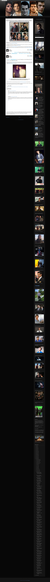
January (38, 471)
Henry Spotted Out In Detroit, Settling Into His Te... (39, 496)
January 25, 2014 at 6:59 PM (14, 96)
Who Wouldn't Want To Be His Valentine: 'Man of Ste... (39, 541)
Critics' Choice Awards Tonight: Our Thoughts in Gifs (39, 525)
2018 (36, 454)
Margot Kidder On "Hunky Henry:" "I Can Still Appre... (38, 478)
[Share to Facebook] (10, 85)
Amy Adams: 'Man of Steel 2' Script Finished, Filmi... (38, 558)
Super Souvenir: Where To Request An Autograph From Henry (41, 103)
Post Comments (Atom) (20, 119)
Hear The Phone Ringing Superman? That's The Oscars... (39, 530)
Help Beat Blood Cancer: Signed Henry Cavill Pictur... (39, 491)
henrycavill (16, 52)
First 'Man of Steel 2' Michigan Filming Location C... (38, 539)
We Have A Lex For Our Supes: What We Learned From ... (39, 473)
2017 (36, 455)
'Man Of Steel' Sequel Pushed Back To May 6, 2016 (39, 520)
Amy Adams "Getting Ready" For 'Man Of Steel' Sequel (39, 534)
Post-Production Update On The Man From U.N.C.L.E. (39, 510)
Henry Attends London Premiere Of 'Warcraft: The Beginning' (41, 110)
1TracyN (8, 59)
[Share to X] (9, 85)
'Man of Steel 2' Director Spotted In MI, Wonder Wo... (39, 505)
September (38, 462)
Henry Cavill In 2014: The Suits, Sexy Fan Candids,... (39, 573)
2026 (36, 445)
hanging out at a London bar (11, 63)
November (38, 460)
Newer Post (7, 117)
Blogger (29, 580)
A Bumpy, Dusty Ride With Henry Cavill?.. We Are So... (39, 503)
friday (28, 53)
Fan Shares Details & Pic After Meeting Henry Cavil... (39, 488)
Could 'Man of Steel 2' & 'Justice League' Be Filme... (39, 537)
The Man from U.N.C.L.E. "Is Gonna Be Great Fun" (38, 568)
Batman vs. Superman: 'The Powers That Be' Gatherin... (39, 522)
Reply (8, 94)
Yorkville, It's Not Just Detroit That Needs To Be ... (39, 549)
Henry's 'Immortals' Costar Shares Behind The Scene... (39, 481)
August (37, 463)
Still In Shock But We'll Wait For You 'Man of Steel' (39, 518)
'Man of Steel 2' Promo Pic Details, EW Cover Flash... (39, 507)
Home (7, 16)
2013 (36, 575)
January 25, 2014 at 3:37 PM (13, 90)
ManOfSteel (21, 53)
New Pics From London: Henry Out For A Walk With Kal (40, 134)
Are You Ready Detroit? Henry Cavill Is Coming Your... (39, 563)
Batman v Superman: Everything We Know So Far (39, 493)
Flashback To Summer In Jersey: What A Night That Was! (39, 544)
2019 (36, 453)
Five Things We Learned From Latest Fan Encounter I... (38, 483)
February (38, 470)
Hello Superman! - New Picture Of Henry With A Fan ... (39, 515)
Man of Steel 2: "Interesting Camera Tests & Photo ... (39, 486)
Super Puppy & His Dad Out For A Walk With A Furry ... (39, 532)
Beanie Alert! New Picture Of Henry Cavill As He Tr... (38, 565)
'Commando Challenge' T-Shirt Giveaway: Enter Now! (41, 122)
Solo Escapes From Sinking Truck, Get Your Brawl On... (39, 556)
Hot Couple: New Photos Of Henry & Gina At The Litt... (39, 560)
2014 (36, 458)
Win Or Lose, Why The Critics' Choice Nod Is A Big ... (39, 527)
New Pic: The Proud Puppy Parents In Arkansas (38, 546)
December (38, 459)
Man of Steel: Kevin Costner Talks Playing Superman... (39, 500)
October (38, 461)
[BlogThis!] (8, 85)
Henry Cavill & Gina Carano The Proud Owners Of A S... (39, 553)
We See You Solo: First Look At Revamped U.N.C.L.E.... (39, 571)
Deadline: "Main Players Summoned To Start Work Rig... (39, 498)
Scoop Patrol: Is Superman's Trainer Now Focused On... (39, 551)
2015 (36, 457)
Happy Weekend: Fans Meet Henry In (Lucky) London (40, 98)
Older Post (31, 117)
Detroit (25, 53)
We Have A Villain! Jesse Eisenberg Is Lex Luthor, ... (39, 476)
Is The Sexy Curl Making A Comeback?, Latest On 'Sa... (39, 512)
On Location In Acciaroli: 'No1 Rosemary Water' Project (40, 128)
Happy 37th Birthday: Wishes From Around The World (40, 116)
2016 (36, 456)
